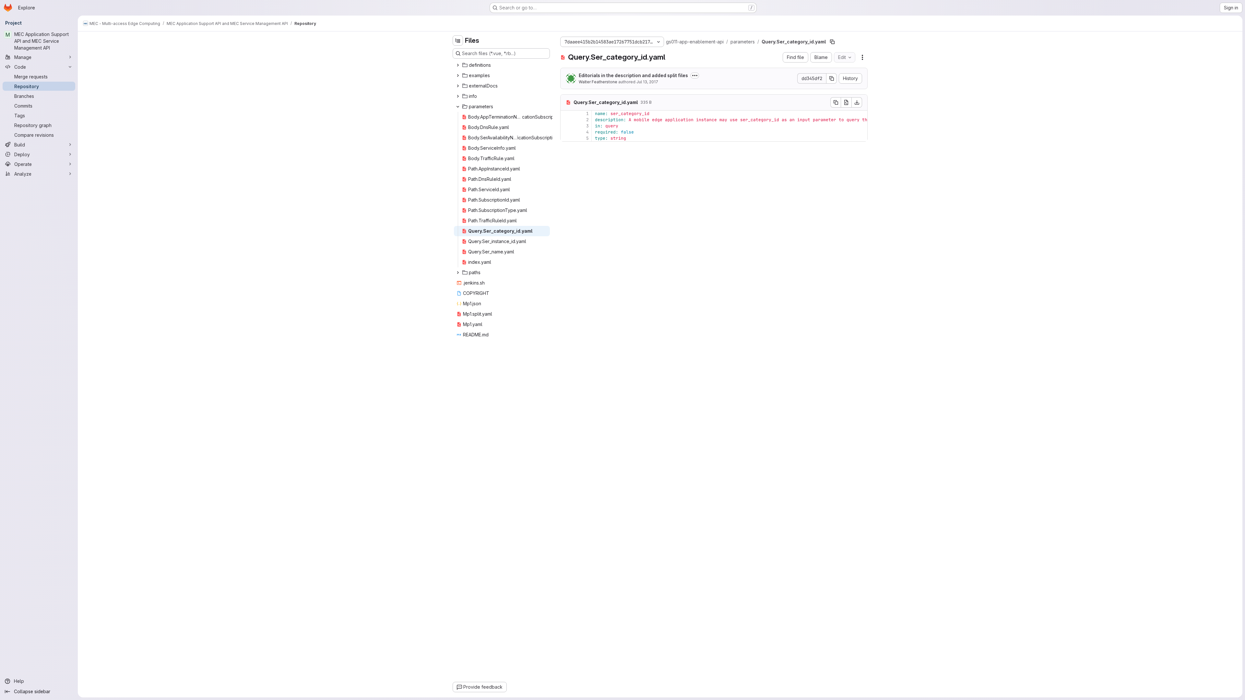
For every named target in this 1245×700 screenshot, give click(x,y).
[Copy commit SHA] (831, 78)
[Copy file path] (832, 42)
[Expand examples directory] (458, 75)
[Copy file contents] (835, 102)
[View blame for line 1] (566, 114)
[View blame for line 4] (566, 132)
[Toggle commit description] (695, 75)
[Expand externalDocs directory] (458, 86)
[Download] (857, 102)
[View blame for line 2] (566, 120)
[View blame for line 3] (566, 126)
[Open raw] (846, 102)
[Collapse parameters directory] (458, 107)
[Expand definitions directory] (458, 65)
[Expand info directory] (458, 96)
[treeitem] (502, 65)
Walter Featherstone (598, 81)
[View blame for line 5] (566, 138)
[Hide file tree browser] (458, 40)
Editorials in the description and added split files (633, 75)
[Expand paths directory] (458, 272)
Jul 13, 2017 (647, 81)
